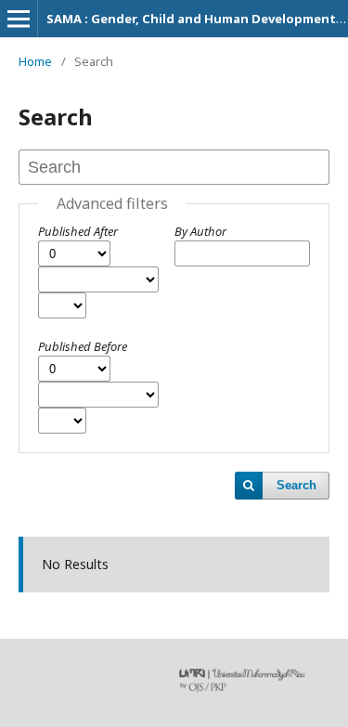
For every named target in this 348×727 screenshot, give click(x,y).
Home (35, 61)
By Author (200, 231)
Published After (78, 231)
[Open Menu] (18, 18)
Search (296, 485)
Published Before (82, 346)
